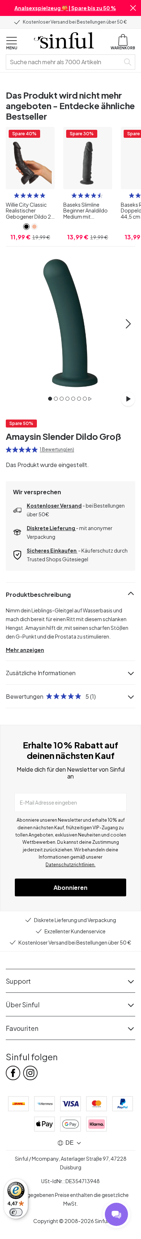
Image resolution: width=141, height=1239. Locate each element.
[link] (26, 226)
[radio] (16, 195)
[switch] (15, 1212)
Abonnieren (70, 887)
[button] (133, 8)
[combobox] (64, 62)
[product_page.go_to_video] (128, 399)
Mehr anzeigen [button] (25, 650)
